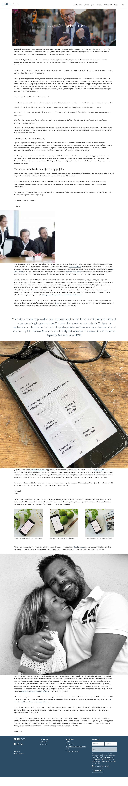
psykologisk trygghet (73, 272)
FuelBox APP (108, 5)
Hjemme (86, 5)
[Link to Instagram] (18, 744)
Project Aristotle (75, 267)
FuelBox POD (77, 5)
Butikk (116, 5)
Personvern (103, 763)
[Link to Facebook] (15, 744)
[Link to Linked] (22, 744)
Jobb (92, 5)
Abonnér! (98, 771)
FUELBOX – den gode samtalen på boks (35, 691)
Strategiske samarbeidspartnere (76, 746)
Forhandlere (70, 744)
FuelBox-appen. (79, 547)
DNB (57, 303)
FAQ (67, 749)
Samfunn (99, 5)
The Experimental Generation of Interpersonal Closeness (62, 295)
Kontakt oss (43, 744)
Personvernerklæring (72, 751)
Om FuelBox (43, 742)
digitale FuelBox (99, 470)
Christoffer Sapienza (38, 470)
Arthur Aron (34, 290)
